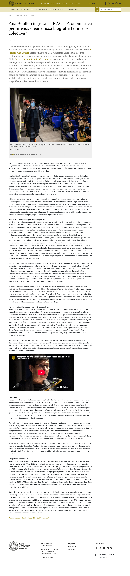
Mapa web (71, 544)
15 (36, 154)
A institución (27, 9)
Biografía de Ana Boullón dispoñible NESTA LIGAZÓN (29, 518)
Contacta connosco (47, 557)
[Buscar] (100, 3)
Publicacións (75, 3)
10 (27, 154)
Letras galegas (41, 9)
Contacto (92, 3)
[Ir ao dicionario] (97, 9)
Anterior (13, 115)
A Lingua (14, 9)
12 (31, 154)
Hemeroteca (55, 3)
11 (29, 154)
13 (33, 154)
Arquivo (65, 3)
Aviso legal (72, 546)
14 (34, 154)
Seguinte (88, 115)
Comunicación (56, 9)
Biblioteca (45, 3)
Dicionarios (71, 9)
